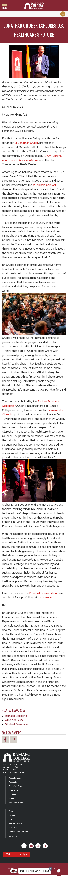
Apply (22, 854)
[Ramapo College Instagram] (14, 740)
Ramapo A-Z (14, 827)
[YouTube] (31, 846)
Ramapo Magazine (16, 715)
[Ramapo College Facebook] (6, 740)
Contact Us (13, 836)
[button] (59, 871)
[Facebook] (24, 846)
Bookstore (12, 811)
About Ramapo (15, 778)
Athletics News (14, 719)
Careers (12, 815)
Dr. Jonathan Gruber (26, 142)
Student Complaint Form (18, 831)
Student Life (14, 790)
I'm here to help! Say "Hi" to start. (34, 871)
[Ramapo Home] (34, 5)
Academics (13, 782)
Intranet (12, 819)
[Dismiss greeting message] (50, 869)
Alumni (12, 798)
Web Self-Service (15, 823)
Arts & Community (16, 802)
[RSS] (45, 846)
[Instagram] (38, 846)
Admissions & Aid (15, 786)
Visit (8, 854)
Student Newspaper (17, 724)
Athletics (12, 794)
